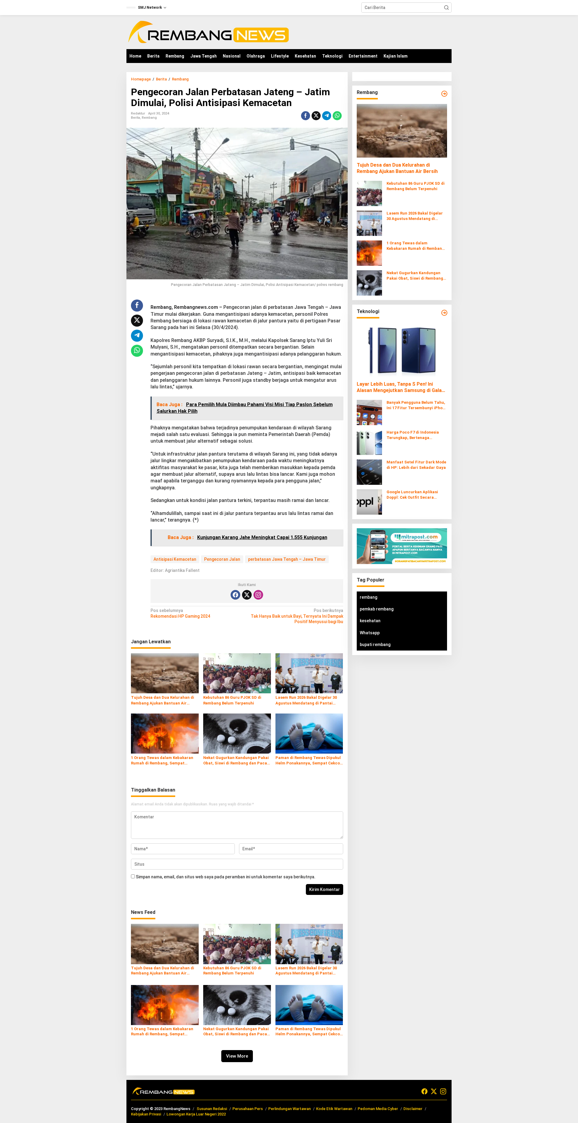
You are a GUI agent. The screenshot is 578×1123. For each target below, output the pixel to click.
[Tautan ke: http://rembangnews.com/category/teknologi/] (444, 312)
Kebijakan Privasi (146, 1114)
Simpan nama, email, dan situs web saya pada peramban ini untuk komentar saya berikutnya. (225, 876)
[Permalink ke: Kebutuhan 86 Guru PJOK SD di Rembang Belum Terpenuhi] (237, 673)
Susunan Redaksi (212, 1108)
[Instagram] (258, 595)
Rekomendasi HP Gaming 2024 (180, 613)
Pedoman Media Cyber (378, 1108)
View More (237, 1056)
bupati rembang (375, 644)
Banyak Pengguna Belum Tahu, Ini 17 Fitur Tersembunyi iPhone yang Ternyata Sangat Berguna (417, 405)
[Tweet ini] (316, 115)
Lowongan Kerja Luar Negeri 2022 (196, 1114)
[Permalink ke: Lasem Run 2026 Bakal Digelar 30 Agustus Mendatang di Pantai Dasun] (309, 673)
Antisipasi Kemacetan (175, 559)
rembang (368, 597)
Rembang (149, 118)
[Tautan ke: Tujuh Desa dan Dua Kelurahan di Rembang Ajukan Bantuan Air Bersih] (402, 131)
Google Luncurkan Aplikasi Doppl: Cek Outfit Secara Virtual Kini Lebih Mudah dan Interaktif (414, 495)
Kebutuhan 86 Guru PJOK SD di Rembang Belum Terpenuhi (232, 700)
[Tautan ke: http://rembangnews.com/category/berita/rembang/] (444, 93)
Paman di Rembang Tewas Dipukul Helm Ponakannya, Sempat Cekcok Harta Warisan (308, 760)
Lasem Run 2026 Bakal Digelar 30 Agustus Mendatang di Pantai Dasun (306, 700)
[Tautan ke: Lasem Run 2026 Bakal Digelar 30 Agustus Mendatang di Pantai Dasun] (369, 223)
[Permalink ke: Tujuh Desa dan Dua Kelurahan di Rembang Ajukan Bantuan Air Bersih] (165, 673)
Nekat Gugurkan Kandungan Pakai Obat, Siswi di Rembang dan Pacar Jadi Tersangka (236, 760)
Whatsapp (370, 632)
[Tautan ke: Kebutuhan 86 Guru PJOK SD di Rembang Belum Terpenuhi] (369, 193)
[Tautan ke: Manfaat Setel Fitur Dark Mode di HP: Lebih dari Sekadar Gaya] (369, 471)
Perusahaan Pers (247, 1108)
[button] (446, 7)
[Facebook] (235, 595)
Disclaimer (412, 1108)
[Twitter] (247, 595)
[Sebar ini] (305, 115)
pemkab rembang (376, 609)
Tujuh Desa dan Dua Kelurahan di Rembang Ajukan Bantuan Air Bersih (162, 700)
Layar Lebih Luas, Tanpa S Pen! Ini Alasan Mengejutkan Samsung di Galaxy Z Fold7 (401, 387)
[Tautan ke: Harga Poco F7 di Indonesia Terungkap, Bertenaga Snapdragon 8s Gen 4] (369, 441)
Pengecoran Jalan (222, 559)
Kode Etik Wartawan (334, 1108)
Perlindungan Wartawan (289, 1108)
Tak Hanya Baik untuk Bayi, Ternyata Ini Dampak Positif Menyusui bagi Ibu (297, 616)
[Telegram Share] (326, 115)
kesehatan (370, 621)
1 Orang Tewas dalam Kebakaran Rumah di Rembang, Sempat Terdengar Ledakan (162, 760)
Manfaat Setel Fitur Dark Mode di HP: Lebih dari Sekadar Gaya (416, 465)
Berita (135, 118)
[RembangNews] (208, 31)
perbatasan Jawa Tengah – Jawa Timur (287, 559)
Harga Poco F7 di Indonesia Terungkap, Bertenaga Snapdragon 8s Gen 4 (413, 435)
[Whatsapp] (337, 115)
